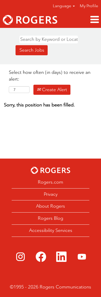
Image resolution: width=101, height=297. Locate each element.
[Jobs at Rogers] (30, 19)
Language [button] (62, 5)
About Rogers (50, 206)
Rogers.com (50, 182)
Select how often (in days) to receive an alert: (49, 75)
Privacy (50, 194)
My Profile (89, 5)
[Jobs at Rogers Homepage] (50, 170)
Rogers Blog (50, 218)
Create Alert (54, 89)
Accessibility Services (50, 230)
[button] (80, 19)
